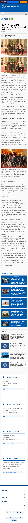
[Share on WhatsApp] (12, 19)
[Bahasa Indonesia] (2, 1)
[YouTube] (21, 512)
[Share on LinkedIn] (7, 19)
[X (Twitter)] (14, 512)
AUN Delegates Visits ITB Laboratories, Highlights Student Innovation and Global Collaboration (17, 337)
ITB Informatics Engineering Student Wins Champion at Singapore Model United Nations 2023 (18, 365)
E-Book (20, 517)
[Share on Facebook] (5, 19)
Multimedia (14, 520)
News (7, 517)
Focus (16, 517)
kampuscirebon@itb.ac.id (11, 443)
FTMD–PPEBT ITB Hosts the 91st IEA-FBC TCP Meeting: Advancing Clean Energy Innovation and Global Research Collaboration (18, 355)
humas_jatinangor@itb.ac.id (11, 416)
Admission (23, 2)
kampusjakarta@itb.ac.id (11, 472)
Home (2, 22)
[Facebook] (7, 512)
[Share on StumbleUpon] (9, 19)
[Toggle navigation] (26, 13)
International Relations (13, 2)
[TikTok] (17, 512)
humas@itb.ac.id (9, 389)
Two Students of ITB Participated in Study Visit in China (17, 345)
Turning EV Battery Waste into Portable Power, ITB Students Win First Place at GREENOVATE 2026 (18, 323)
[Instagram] (10, 512)
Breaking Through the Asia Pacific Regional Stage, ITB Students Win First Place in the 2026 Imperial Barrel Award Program (17, 313)
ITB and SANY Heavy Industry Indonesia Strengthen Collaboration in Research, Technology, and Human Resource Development (18, 291)
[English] (5, 1)
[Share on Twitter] (2, 19)
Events (11, 517)
